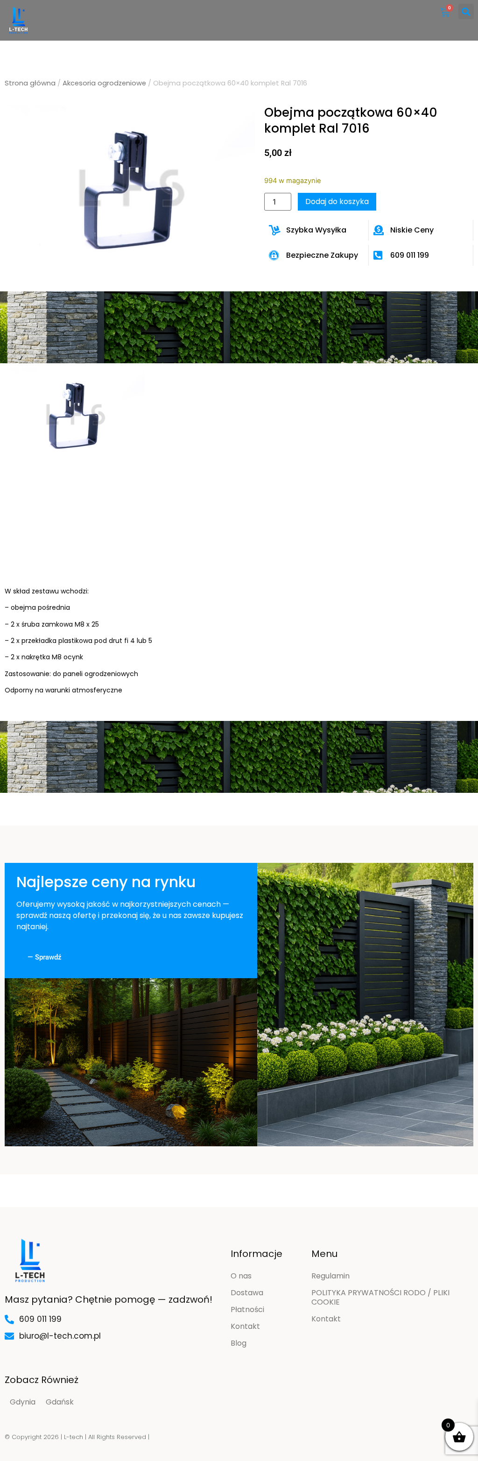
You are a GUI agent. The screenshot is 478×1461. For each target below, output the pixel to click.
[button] (466, 11)
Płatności (247, 1309)
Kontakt (245, 1326)
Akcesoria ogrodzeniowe (104, 83)
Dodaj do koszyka (337, 201)
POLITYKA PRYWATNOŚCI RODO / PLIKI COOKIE (380, 1297)
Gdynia (22, 1402)
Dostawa (247, 1292)
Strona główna (30, 83)
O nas (241, 1275)
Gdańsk (60, 1402)
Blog (238, 1343)
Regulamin (330, 1275)
